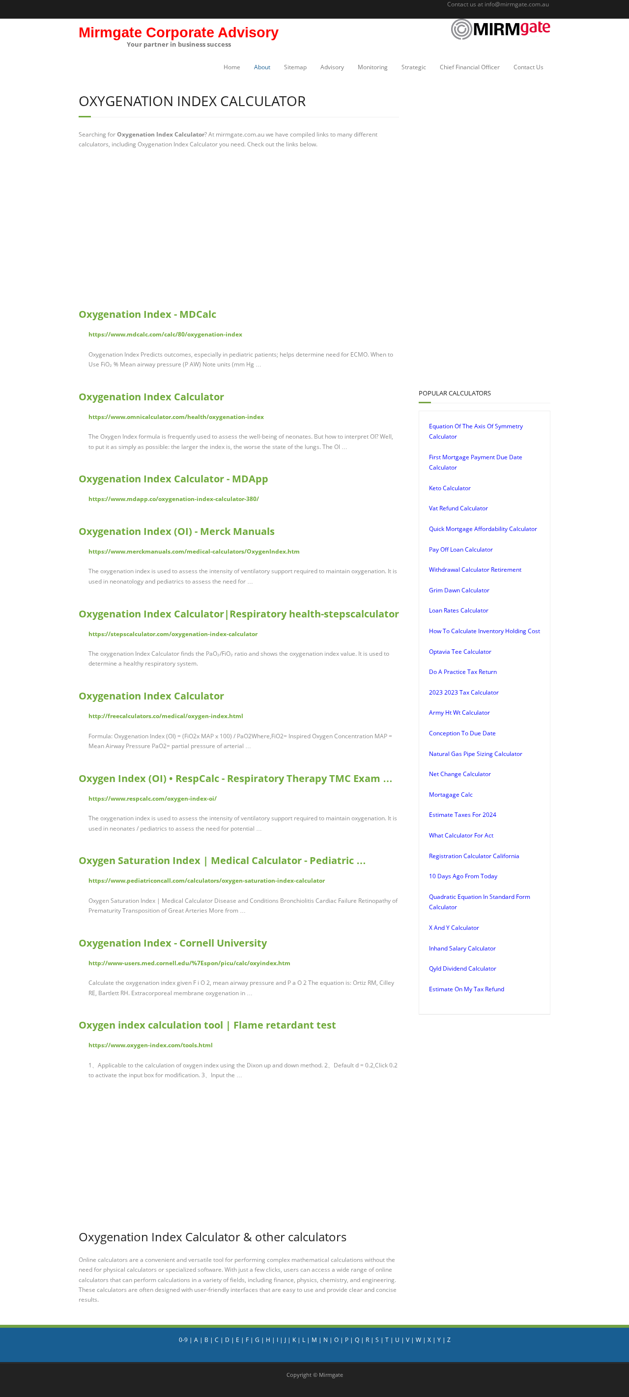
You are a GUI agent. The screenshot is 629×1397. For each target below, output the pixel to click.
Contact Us (528, 67)
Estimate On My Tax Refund (466, 989)
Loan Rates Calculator (458, 610)
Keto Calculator (450, 488)
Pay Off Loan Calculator (461, 549)
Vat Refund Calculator (458, 508)
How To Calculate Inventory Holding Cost (484, 631)
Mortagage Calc (451, 794)
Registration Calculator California (474, 856)
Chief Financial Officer (470, 67)
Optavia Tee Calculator (460, 651)
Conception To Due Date (462, 733)
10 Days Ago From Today (463, 876)
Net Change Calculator (460, 774)
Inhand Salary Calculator (462, 948)
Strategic (413, 67)
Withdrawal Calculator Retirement (475, 569)
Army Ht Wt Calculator (459, 712)
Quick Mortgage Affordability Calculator (483, 529)
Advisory (332, 67)
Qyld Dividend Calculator (462, 968)
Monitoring (373, 67)
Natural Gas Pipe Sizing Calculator (475, 754)
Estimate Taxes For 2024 (462, 814)
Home (232, 67)
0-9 (183, 1340)
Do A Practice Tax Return (463, 672)
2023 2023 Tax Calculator (464, 692)
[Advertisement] (239, 228)
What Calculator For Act (461, 835)
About (262, 67)
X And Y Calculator (454, 927)
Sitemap (295, 67)
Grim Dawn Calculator (459, 590)
